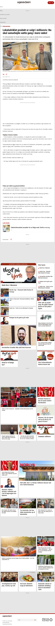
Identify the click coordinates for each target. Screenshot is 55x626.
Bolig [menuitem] (1, 10)
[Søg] (35, 620)
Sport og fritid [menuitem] (3, 18)
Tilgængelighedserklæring (7, 624)
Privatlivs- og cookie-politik (7, 620)
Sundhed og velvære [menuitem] (5, 14)
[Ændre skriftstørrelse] (3, 74)
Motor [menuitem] (1, 6)
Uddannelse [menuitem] (3, 22)
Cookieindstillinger (5, 622)
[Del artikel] (6, 74)
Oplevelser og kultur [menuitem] (4, 26)
